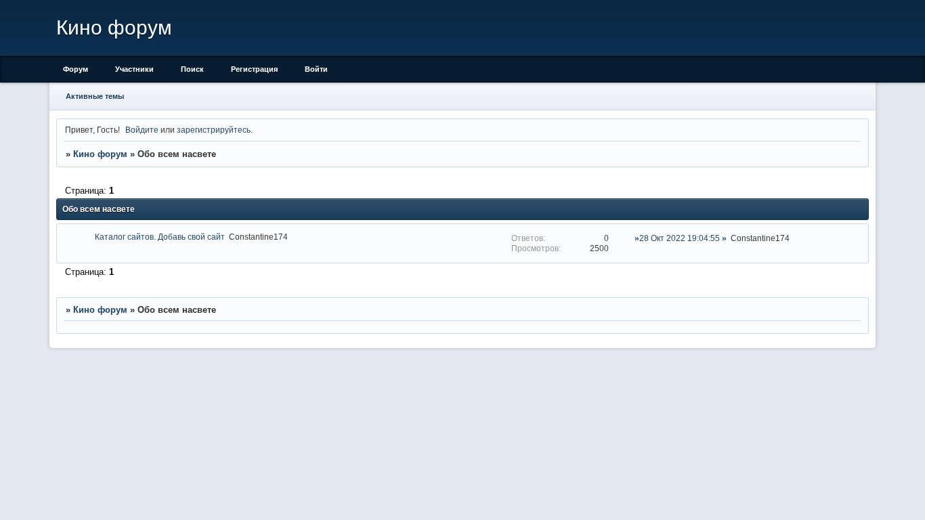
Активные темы (95, 96)
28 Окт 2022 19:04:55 (679, 238)
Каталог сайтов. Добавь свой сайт (160, 236)
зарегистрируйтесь (214, 129)
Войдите (141, 129)
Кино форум (100, 154)
